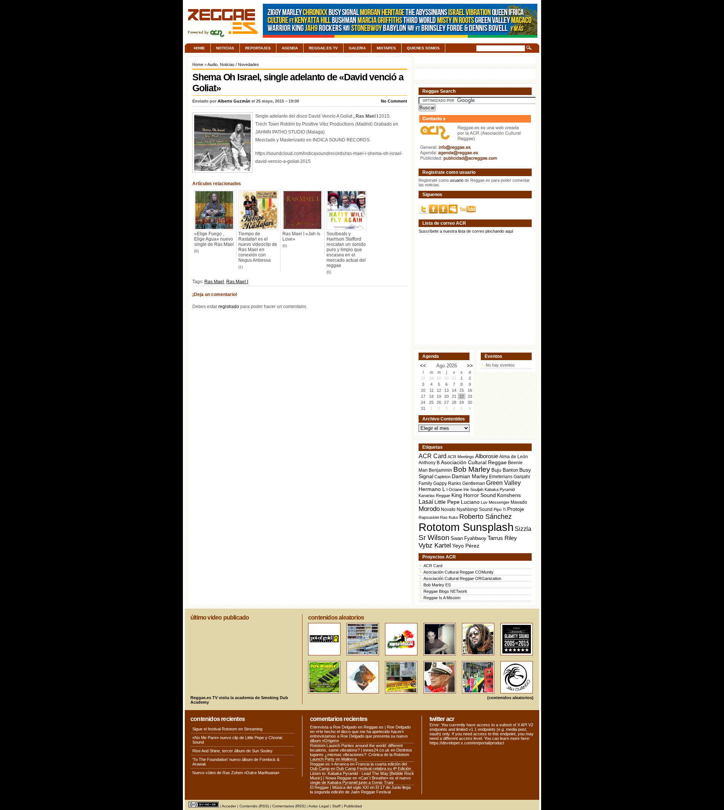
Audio (212, 64)
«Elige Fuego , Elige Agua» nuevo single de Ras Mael (214, 239)
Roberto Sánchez (485, 516)
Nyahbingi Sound (474, 509)
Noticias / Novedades (239, 64)
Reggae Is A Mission (441, 597)
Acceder (229, 806)
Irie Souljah (473, 489)
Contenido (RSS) (254, 806)
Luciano (470, 502)
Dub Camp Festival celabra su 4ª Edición (373, 768)
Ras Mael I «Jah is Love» (301, 236)
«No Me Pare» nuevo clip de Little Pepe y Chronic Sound (237, 739)
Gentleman (473, 483)
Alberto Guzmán (234, 101)
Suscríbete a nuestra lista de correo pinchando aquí (466, 231)
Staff (336, 806)
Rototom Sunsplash (466, 527)
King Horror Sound (473, 495)
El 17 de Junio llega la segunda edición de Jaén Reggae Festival (360, 789)
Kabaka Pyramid (500, 489)
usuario (456, 180)
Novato (448, 509)
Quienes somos (423, 48)
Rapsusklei (429, 517)
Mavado (519, 502)
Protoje (515, 509)
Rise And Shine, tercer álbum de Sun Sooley (232, 751)
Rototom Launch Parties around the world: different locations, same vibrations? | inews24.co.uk (356, 747)
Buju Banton (504, 470)
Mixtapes (386, 48)
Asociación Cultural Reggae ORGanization (462, 578)
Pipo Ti (500, 509)
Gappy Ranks (447, 483)
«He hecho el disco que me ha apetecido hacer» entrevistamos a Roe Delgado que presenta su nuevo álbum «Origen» (359, 736)
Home (199, 48)
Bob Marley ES (437, 585)
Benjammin (440, 470)
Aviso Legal (318, 806)
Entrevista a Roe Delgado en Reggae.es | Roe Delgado (360, 727)
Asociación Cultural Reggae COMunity (458, 572)
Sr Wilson (434, 538)
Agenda (290, 48)
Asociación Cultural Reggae (474, 462)
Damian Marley (470, 476)
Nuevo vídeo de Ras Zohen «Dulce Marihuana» (235, 772)
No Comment (394, 101)
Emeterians (500, 476)
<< (423, 365)
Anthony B (429, 462)
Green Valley (503, 482)
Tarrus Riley (502, 538)
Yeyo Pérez (465, 546)
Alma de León (513, 456)
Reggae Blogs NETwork (445, 591)
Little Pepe (447, 502)
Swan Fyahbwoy (468, 538)
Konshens (509, 495)
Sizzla (523, 529)
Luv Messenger (495, 502)
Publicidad (353, 806)
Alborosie (486, 456)
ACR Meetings (461, 456)
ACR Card (432, 456)
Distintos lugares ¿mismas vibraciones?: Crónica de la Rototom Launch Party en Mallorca (361, 754)
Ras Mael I (237, 281)
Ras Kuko (449, 517)
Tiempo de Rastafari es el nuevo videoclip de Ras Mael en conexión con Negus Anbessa (257, 247)
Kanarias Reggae (434, 495)
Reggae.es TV (323, 48)
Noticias (225, 48)
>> (470, 365)
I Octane (454, 489)
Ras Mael (214, 281)
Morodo (429, 508)
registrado (228, 306)
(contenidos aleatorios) (510, 697)
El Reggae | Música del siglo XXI (339, 787)
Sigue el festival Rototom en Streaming (227, 729)
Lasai (426, 501)
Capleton (442, 476)
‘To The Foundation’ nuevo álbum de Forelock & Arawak (235, 761)
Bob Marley (471, 469)
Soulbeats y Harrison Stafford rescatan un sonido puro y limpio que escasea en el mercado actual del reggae (346, 249)
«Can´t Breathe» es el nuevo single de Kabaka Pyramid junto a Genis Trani (360, 780)
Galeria (357, 48)
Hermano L (432, 489)
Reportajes (258, 48)
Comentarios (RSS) (288, 806)
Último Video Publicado (219, 617)
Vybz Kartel (435, 545)
